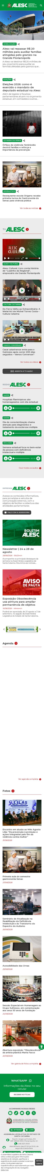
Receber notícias (22, 1094)
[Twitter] (34, 1113)
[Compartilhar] (18, 44)
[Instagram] (10, 1113)
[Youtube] (22, 1113)
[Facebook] (28, 1113)
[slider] (11, 258)
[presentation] (4, 629)
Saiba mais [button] (5, 1170)
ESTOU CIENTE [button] (39, 1162)
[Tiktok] (16, 1113)
